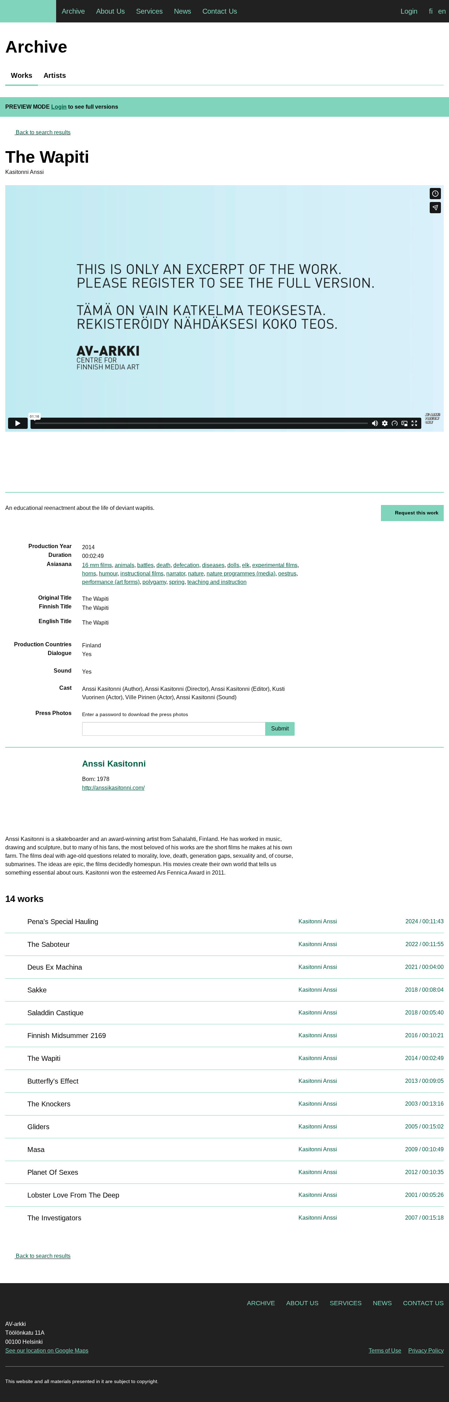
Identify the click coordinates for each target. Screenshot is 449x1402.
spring (177, 582)
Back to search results (43, 132)
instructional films (141, 574)
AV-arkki (28, 11)
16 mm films (97, 565)
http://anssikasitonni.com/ (113, 788)
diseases (213, 565)
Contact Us (423, 1303)
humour (108, 574)
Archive (261, 1303)
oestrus (287, 574)
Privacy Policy (426, 1351)
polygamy (154, 582)
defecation (186, 565)
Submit (280, 729)
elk (245, 565)
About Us (302, 1303)
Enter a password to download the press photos (135, 714)
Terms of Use (385, 1351)
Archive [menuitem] (73, 11)
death (163, 565)
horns (89, 574)
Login (409, 11)
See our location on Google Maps (46, 1351)
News (382, 1303)
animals (124, 565)
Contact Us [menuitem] (219, 11)
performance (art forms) (111, 582)
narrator (175, 574)
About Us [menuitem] (110, 11)
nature (196, 574)
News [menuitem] (182, 11)
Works (21, 75)
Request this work (416, 512)
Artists (54, 75)
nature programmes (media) (241, 574)
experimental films (274, 565)
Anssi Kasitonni (114, 763)
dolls (233, 565)
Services (346, 1303)
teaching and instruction (217, 582)
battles (145, 565)
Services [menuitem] (149, 11)
